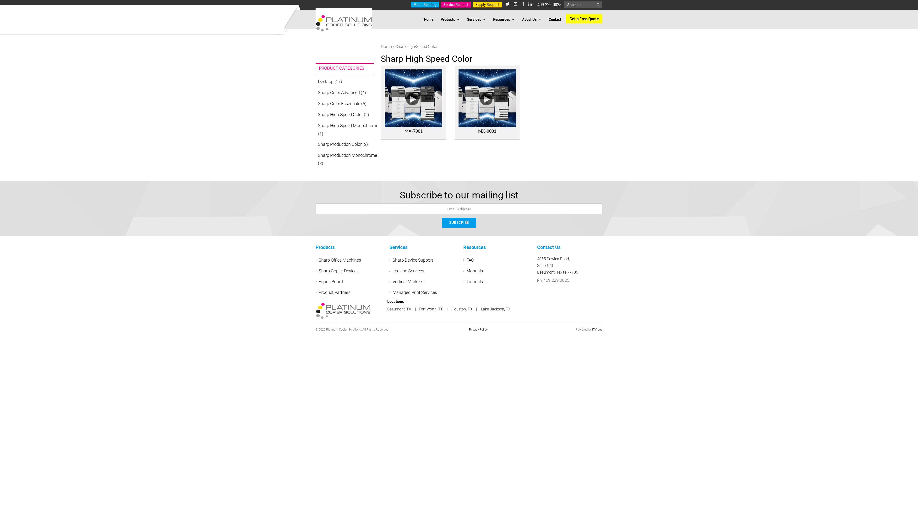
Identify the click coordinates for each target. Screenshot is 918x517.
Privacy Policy (478, 329)
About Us (529, 20)
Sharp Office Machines (340, 260)
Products (448, 20)
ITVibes (597, 329)
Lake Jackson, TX (496, 309)
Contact (555, 20)
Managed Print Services (415, 292)
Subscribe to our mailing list (459, 195)
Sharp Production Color (340, 144)
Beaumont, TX (399, 309)
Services (474, 20)
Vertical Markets (408, 281)
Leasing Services (408, 270)
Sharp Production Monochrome (347, 155)
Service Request (455, 4)
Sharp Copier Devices (339, 270)
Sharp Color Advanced (339, 92)
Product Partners (334, 292)
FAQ (470, 260)
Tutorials (474, 281)
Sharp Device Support (413, 260)
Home (428, 20)
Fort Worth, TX (431, 309)
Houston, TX (462, 309)
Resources (501, 20)
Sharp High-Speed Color (340, 114)
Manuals (474, 270)
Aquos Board (331, 281)
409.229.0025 (549, 4)
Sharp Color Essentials (339, 103)
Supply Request (487, 4)
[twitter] (507, 4)
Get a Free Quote (584, 18)
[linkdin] (530, 4)
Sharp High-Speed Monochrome (348, 125)
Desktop (325, 81)
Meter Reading (425, 4)
